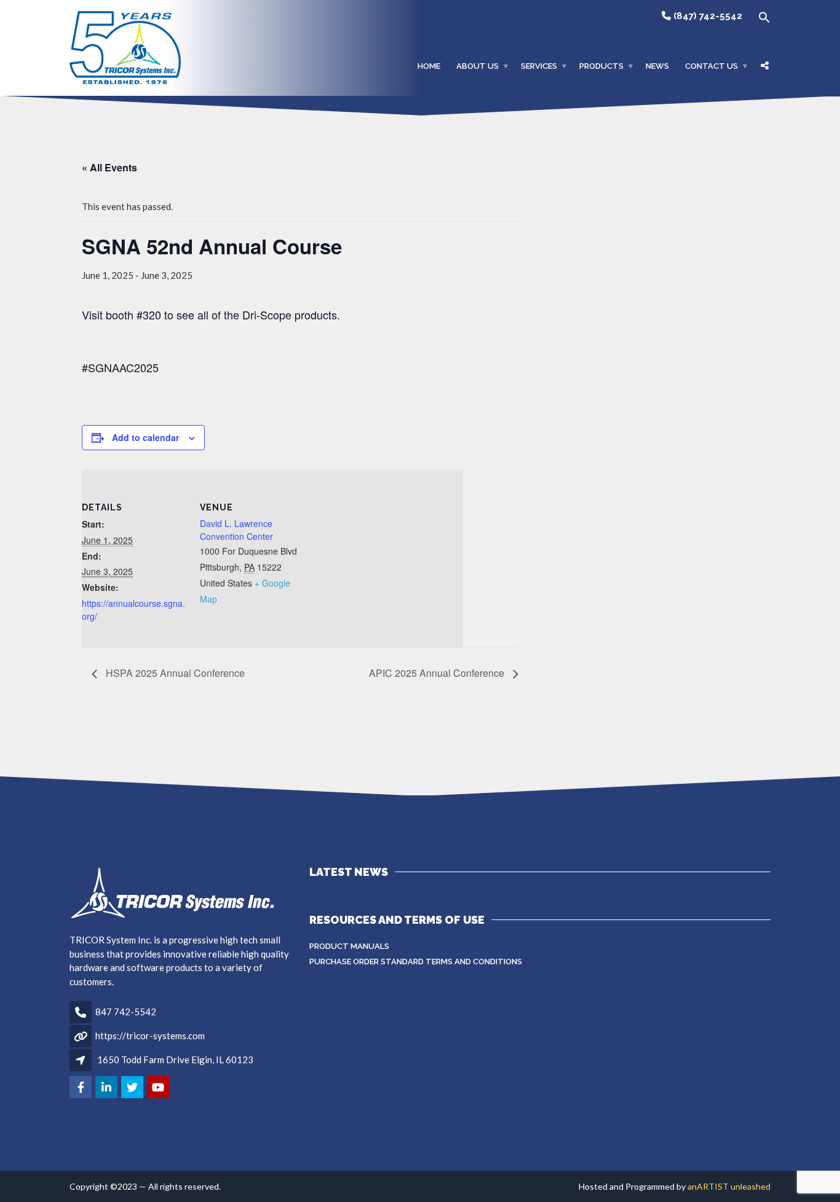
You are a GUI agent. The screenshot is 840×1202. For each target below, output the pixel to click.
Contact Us (711, 66)
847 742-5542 (125, 1011)
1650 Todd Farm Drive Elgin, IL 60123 (175, 1059)
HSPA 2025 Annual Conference (174, 673)
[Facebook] (81, 1087)
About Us (477, 66)
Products (601, 66)
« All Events (109, 167)
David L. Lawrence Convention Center (236, 529)
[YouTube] (159, 1087)
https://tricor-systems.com (150, 1035)
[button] (760, 18)
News (657, 66)
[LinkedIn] (107, 1087)
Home (429, 66)
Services (539, 66)
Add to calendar (145, 437)
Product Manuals (349, 946)
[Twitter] (133, 1087)
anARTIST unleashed (729, 1186)
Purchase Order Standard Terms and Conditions (415, 961)
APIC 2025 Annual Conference (438, 673)
